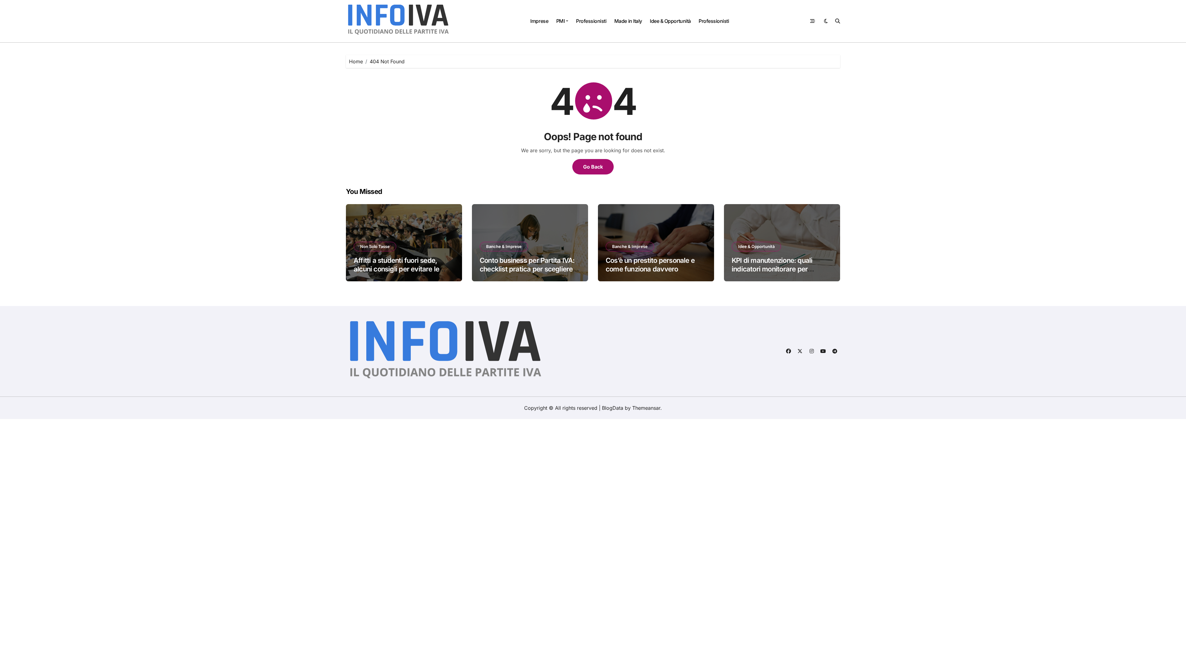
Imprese (539, 21)
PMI (560, 21)
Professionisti (591, 21)
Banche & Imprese (504, 246)
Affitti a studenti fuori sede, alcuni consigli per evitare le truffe (396, 269)
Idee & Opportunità (670, 21)
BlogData (612, 408)
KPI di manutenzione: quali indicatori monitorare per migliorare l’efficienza (772, 269)
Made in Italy (628, 21)
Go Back (593, 167)
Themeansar (646, 408)
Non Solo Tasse (375, 246)
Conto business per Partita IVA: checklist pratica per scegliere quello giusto (527, 269)
